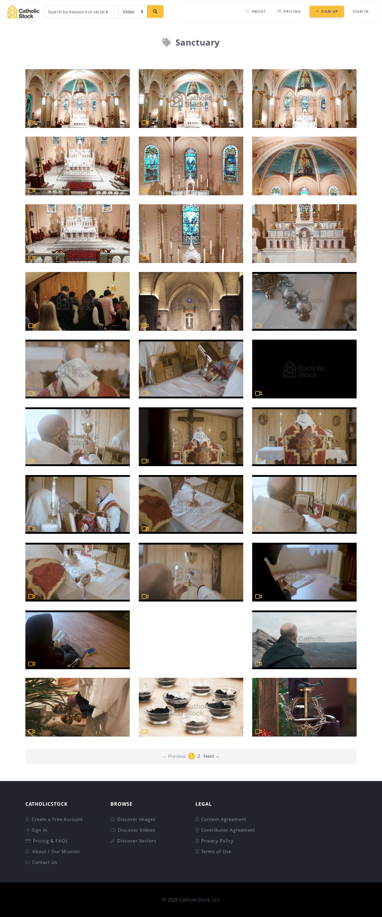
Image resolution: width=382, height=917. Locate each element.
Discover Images (136, 819)
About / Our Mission (56, 851)
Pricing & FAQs (50, 841)
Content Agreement (223, 819)
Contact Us (44, 862)
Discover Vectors (136, 841)
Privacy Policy (217, 841)
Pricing (292, 11)
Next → (212, 756)
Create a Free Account (57, 819)
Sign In (361, 11)
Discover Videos (136, 830)
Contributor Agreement (228, 830)
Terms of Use (216, 851)
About (259, 11)
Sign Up (329, 11)
